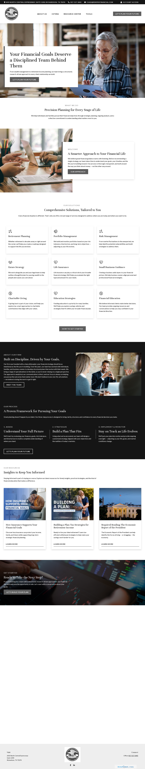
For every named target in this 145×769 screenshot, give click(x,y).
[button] (42, 14)
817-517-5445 (75, 2)
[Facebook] (70, 765)
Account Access (130, 2)
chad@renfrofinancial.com (100, 2)
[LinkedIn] (74, 765)
